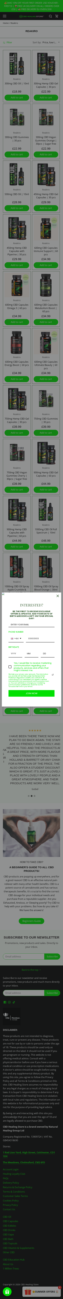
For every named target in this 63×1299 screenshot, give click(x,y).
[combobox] (16, 638)
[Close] (57, 595)
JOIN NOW (32, 693)
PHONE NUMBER (15, 631)
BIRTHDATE (13, 647)
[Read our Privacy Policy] (53, 674)
